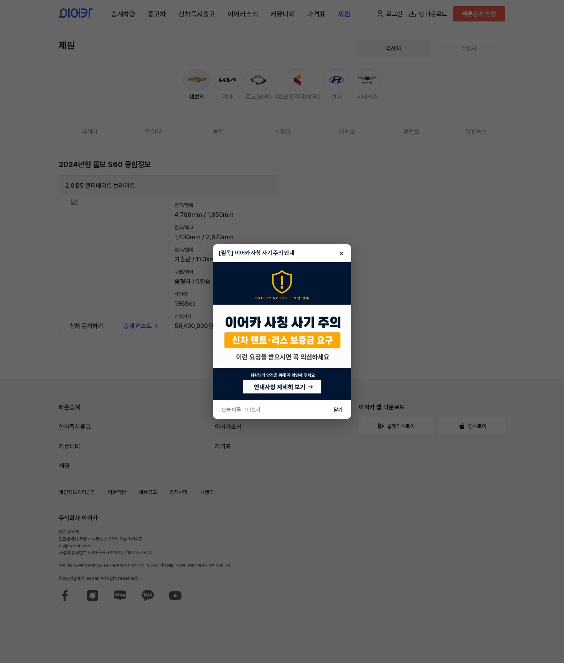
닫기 (338, 410)
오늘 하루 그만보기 (241, 410)
